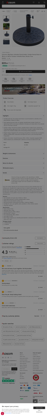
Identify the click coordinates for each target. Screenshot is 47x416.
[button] (2, 413)
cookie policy (8, 413)
